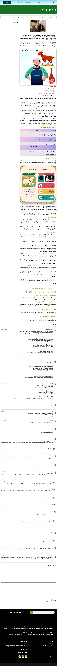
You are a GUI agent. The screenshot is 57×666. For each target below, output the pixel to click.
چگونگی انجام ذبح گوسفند (49, 90)
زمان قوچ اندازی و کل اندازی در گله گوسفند (46, 651)
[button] (2, 22)
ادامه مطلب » (51, 648)
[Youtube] (19, 656)
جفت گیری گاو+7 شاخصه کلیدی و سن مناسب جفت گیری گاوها (43, 657)
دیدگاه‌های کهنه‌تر (54, 326)
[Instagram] (26, 656)
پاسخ (52, 356)
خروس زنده (35, 2)
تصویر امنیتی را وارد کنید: (47, 601)
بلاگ (18, 2)
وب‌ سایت (55, 593)
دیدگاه (55, 570)
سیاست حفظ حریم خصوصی (28, 2)
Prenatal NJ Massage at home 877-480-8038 (46, 360)
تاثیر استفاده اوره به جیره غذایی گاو (47, 645)
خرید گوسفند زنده (44, 2)
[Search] (31, 612)
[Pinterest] (23, 656)
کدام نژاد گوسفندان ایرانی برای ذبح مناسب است (45, 92)
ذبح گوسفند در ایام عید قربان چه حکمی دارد (46, 93)
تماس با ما (22, 2)
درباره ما (39, 2)
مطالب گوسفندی (21, 17)
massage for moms (50, 329)
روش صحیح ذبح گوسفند (49, 88)
